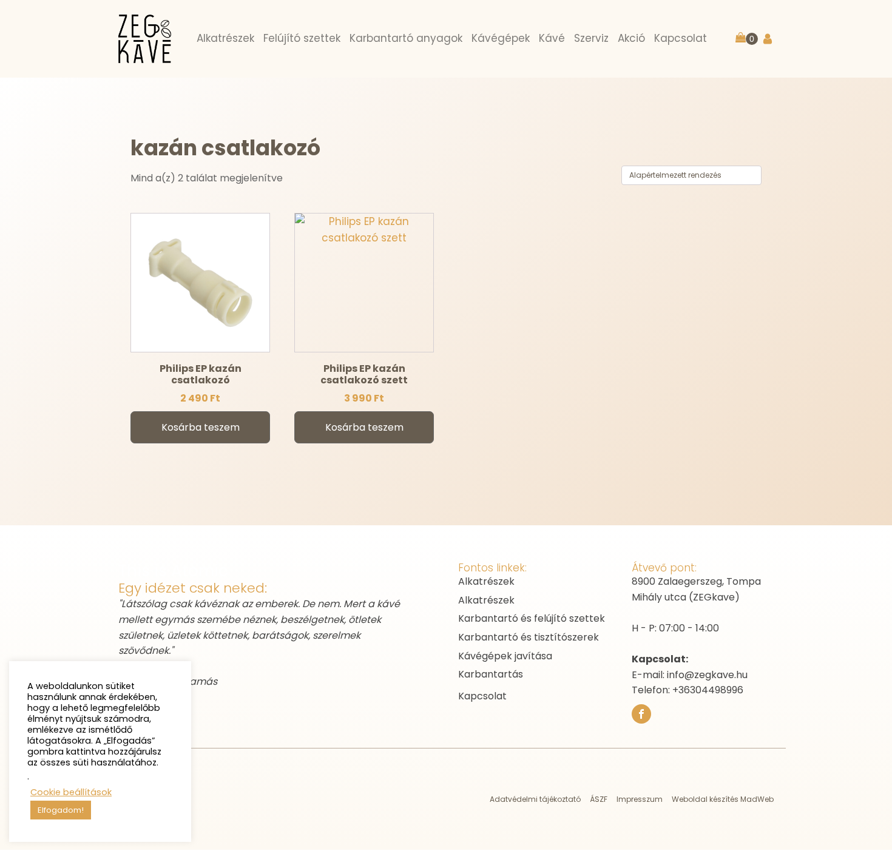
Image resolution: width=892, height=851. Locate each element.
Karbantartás (490, 674)
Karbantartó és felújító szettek (531, 618)
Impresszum (640, 799)
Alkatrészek (486, 581)
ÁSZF (598, 799)
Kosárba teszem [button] (200, 427)
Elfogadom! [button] (61, 810)
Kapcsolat (482, 696)
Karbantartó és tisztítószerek (528, 637)
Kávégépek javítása (505, 656)
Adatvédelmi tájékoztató (535, 799)
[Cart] (747, 39)
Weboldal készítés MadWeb (723, 799)
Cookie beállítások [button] (71, 792)
